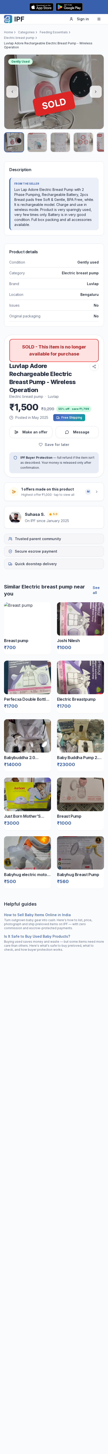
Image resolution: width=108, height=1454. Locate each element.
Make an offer (34, 432)
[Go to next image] (96, 92)
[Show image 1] (14, 142)
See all (96, 590)
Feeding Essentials (54, 32)
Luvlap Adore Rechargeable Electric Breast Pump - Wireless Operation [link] (48, 45)
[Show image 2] (37, 142)
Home (8, 32)
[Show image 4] (83, 142)
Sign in (83, 19)
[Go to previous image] (12, 92)
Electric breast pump (19, 38)
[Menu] (99, 19)
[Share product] (94, 366)
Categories (26, 32)
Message (81, 432)
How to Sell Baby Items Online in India (37, 915)
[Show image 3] (60, 142)
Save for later (57, 444)
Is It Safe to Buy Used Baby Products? (37, 936)
